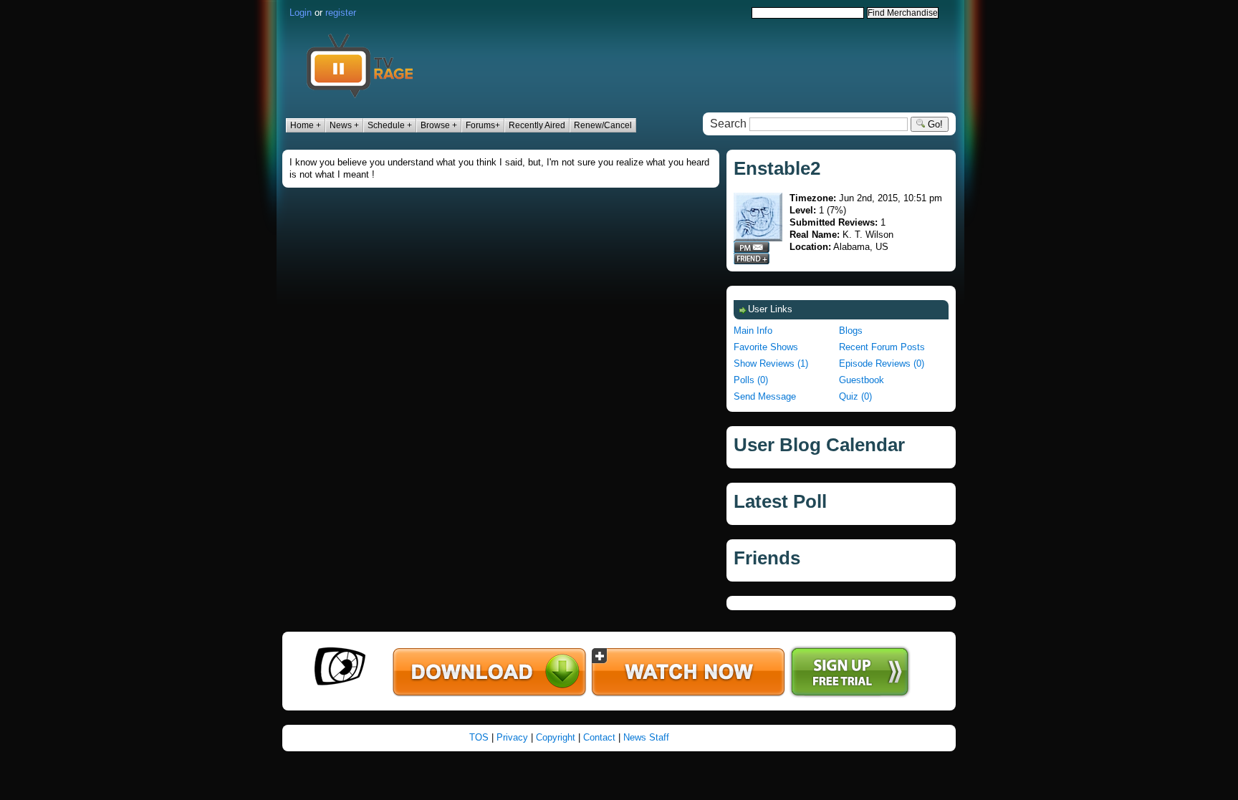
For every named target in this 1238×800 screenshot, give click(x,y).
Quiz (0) (855, 396)
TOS (479, 737)
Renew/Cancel (603, 125)
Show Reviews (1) (771, 363)
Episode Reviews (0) (881, 363)
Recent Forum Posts (882, 347)
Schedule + (390, 125)
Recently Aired (537, 125)
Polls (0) (751, 380)
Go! (934, 124)
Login (300, 12)
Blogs (851, 330)
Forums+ (483, 125)
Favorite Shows (766, 347)
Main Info (753, 330)
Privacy (512, 737)
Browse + (439, 125)
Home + (305, 125)
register (340, 12)
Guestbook (861, 380)
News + (344, 125)
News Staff (646, 737)
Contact (599, 737)
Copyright (555, 737)
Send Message (765, 396)
